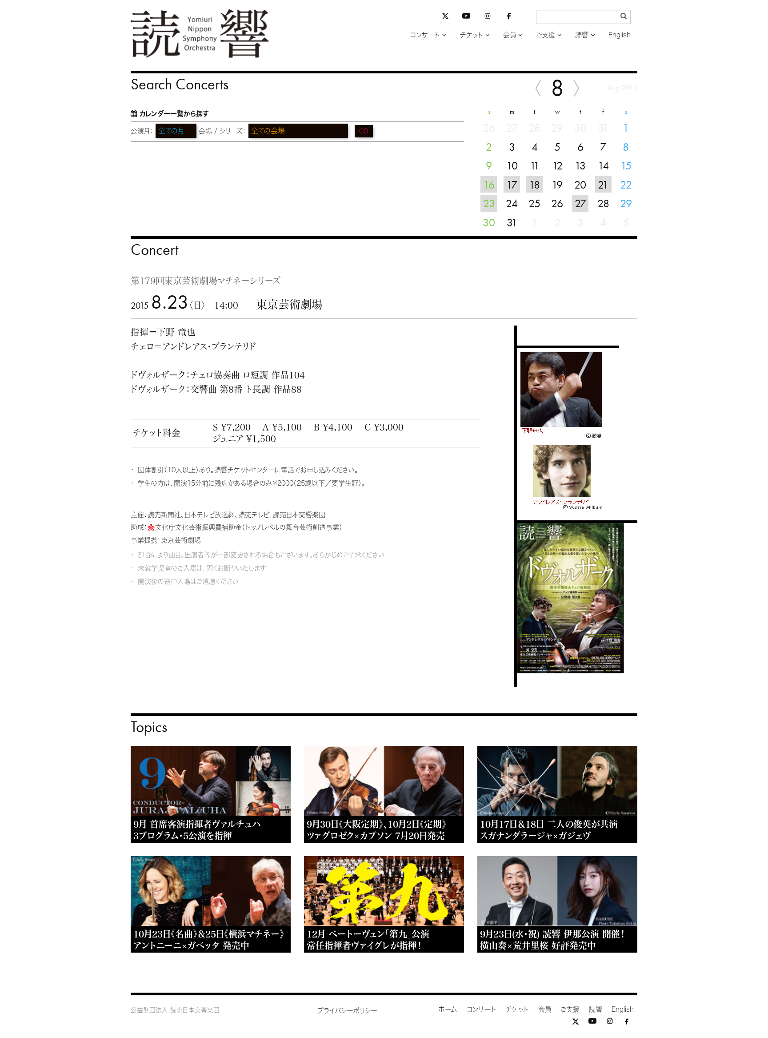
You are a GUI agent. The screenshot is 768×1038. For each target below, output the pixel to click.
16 (489, 184)
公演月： (142, 131)
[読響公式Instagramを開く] (488, 17)
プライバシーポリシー (347, 1010)
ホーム (448, 1009)
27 (580, 203)
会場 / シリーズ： (222, 131)
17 (511, 184)
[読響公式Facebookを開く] (509, 17)
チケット (471, 35)
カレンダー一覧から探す (174, 113)
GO (363, 131)
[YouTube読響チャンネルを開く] (466, 17)
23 (489, 203)
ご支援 (545, 35)
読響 (581, 35)
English (619, 35)
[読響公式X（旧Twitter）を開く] (445, 17)
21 (603, 184)
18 (534, 184)
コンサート (425, 35)
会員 (509, 35)
